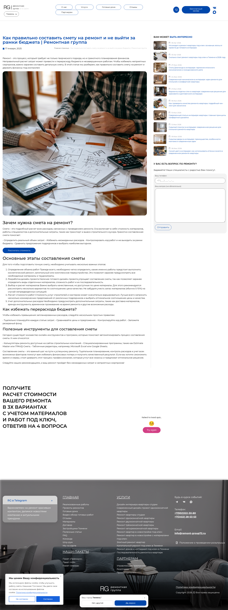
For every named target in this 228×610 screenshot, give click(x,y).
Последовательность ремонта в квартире (140, 552)
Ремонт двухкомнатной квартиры (135, 521)
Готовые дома (108, 7)
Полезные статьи (72, 532)
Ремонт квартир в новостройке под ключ (139, 532)
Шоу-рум (68, 542)
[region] (34, 589)
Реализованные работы (76, 504)
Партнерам (66, 12)
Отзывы (133, 7)
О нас (64, 7)
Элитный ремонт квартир (131, 542)
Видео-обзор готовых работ (78, 515)
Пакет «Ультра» (71, 565)
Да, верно (130, 603)
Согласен (48, 599)
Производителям (126, 572)
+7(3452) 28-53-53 (185, 516)
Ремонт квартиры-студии (131, 515)
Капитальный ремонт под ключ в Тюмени (140, 545)
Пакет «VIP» (69, 562)
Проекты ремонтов (73, 508)
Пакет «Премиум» (72, 559)
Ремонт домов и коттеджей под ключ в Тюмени (143, 549)
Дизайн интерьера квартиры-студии (137, 504)
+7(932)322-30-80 (185, 513)
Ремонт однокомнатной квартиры (136, 518)
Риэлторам (123, 569)
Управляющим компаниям (131, 565)
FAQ (65, 535)
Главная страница (61, 48)
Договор (67, 525)
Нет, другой (97, 603)
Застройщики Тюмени (75, 528)
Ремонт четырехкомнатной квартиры (137, 528)
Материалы (69, 521)
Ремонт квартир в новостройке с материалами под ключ (143, 537)
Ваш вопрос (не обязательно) (168, 186)
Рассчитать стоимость (19, 250)
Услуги (84, 7)
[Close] (60, 576)
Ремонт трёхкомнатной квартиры (135, 525)
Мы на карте (69, 545)
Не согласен (22, 599)
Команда (67, 539)
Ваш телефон (161, 176)
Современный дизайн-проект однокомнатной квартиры (142, 510)
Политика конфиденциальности (32, 592)
